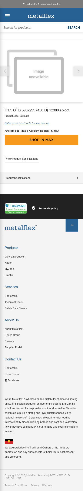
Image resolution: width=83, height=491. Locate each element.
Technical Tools (14, 302)
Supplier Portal (13, 347)
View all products (14, 256)
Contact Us (11, 295)
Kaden (8, 262)
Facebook (13, 380)
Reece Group (12, 335)
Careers (9, 341)
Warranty (47, 485)
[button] (78, 71)
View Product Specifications (22, 158)
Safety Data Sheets (16, 308)
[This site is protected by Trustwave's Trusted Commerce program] (16, 208)
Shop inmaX (41, 140)
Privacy (34, 485)
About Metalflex (14, 328)
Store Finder (12, 374)
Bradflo (9, 275)
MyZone (9, 268)
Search (73, 27)
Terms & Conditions (16, 485)
